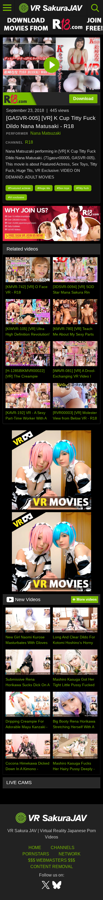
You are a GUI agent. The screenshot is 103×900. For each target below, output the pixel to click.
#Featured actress (19, 188)
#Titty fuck (82, 188)
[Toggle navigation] (7, 8)
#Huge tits (44, 188)
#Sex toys (63, 188)
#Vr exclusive (16, 197)
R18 (29, 142)
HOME (35, 847)
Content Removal (51, 866)
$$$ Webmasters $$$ (51, 860)
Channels (62, 847)
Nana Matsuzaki (45, 133)
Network (70, 854)
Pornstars (35, 854)
